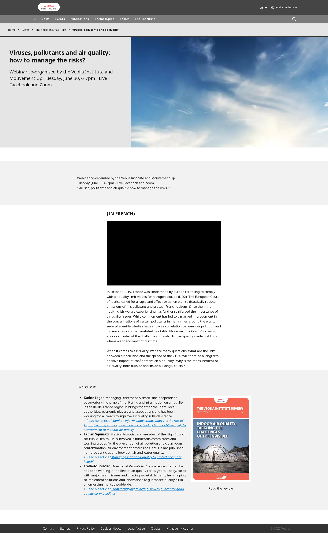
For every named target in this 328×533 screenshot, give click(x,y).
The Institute (145, 19)
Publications (79, 19)
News (45, 19)
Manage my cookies (180, 528)
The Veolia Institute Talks (50, 30)
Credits (155, 528)
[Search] (294, 19)
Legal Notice (136, 528)
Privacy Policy (85, 528)
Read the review (220, 488)
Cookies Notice (111, 528)
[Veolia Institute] (49, 7)
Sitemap (65, 528)
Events (60, 19)
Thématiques (104, 19)
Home (12, 30)
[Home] (35, 19)
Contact (48, 528)
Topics (125, 19)
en (261, 7)
